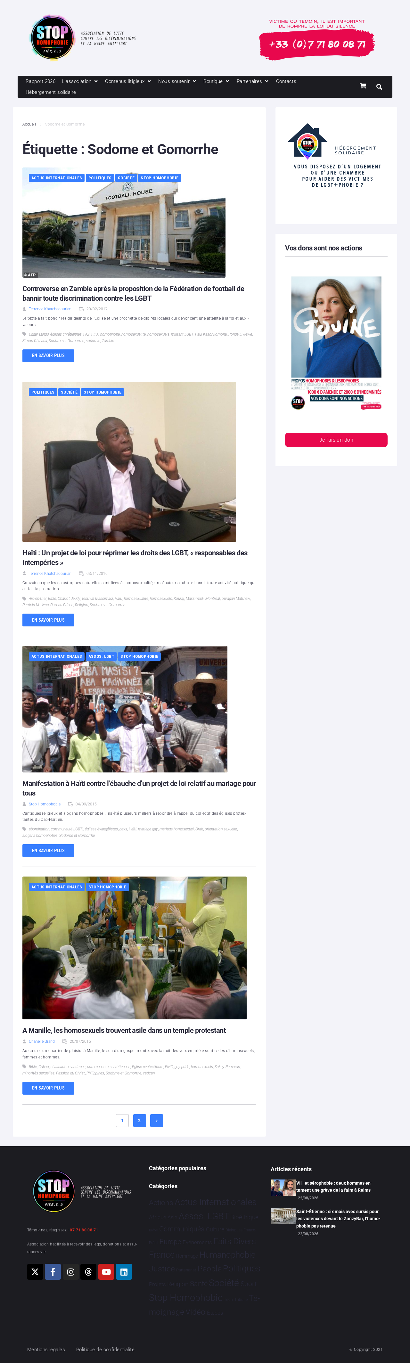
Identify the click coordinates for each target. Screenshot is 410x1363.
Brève (153, 1230)
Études (215, 1313)
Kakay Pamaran (227, 1067)
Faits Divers (234, 1241)
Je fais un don (336, 440)
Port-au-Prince (61, 605)
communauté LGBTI (67, 829)
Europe (170, 1242)
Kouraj (179, 598)
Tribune (241, 1299)
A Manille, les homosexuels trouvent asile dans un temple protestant (124, 1030)
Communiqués (181, 1229)
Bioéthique (244, 1217)
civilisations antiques (68, 1067)
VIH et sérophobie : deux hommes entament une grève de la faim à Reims (334, 1186)
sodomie (93, 341)
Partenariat (186, 1270)
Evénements (197, 1242)
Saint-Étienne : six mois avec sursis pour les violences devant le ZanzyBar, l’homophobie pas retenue (338, 1218)
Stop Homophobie (159, 177)
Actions (161, 1202)
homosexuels (158, 334)
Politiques (100, 177)
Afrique (157, 1217)
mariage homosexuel (177, 829)
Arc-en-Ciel (37, 598)
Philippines (95, 1073)
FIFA (95, 334)
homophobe (110, 334)
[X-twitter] (35, 1272)
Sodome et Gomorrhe (66, 341)
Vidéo (195, 1312)
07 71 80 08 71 (84, 1230)
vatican (149, 1073)
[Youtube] (106, 1272)
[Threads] (88, 1272)
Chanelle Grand (42, 1041)
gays (123, 829)
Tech (228, 1299)
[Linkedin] (124, 1272)
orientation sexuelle (221, 829)
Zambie (108, 341)
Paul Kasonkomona (211, 334)
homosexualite (133, 334)
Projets (157, 1284)
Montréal (212, 598)
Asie (172, 1217)
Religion (81, 605)
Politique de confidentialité (105, 1349)
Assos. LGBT (101, 656)
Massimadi (195, 598)
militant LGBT (182, 334)
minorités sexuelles (38, 1073)
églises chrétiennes (66, 334)
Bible (52, 598)
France (162, 1255)
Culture (215, 1229)
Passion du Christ (70, 1073)
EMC (169, 1067)
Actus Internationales (56, 177)
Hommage (187, 1256)
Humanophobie (227, 1255)
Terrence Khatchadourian (50, 309)
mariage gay (148, 829)
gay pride (182, 1067)
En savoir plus (48, 355)
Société (126, 177)
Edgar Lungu (39, 334)
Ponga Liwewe (240, 334)
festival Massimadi (97, 598)
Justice (162, 1268)
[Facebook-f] (53, 1272)
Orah (199, 829)
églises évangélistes (101, 829)
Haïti (118, 598)
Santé (199, 1283)
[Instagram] (71, 1272)
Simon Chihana (34, 341)
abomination (39, 829)
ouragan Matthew (236, 598)
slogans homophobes (40, 835)
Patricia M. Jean (35, 605)
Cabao (43, 1067)
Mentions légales (46, 1349)
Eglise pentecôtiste (147, 1067)
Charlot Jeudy (69, 598)
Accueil (29, 124)
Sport (249, 1284)
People (210, 1268)
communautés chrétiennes (108, 1067)
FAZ (86, 334)
